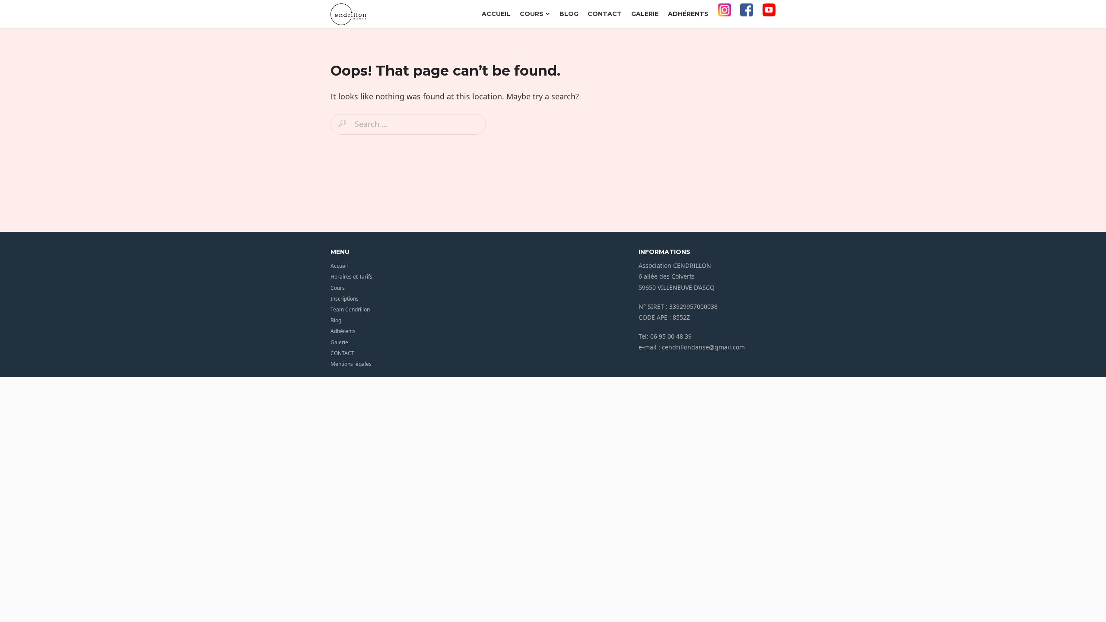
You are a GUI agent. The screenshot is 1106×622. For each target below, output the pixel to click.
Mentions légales (351, 364)
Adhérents (688, 14)
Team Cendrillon (350, 309)
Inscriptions (345, 298)
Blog (568, 14)
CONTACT (605, 14)
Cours (531, 14)
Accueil (496, 14)
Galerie (644, 14)
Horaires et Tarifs (351, 276)
